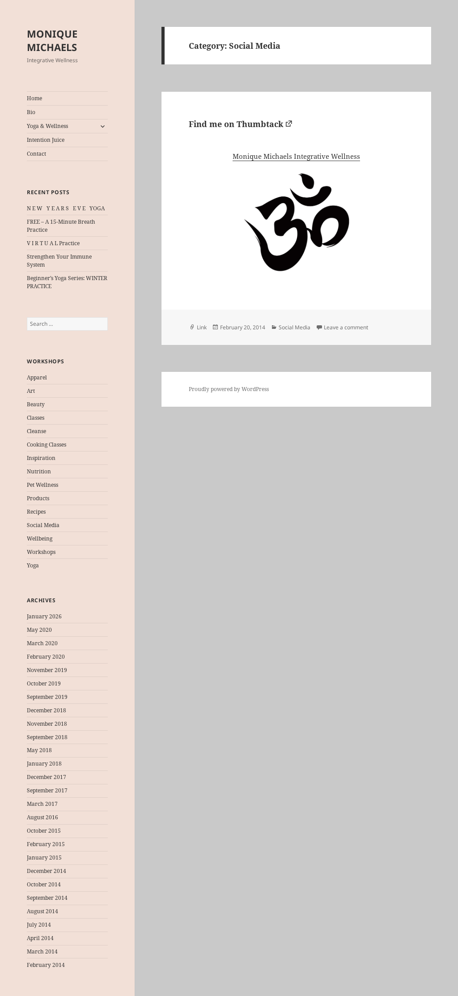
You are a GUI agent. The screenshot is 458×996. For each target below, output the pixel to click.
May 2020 (39, 630)
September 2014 (47, 898)
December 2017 (46, 777)
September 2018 (47, 737)
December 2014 (46, 871)
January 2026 (44, 616)
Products (38, 498)
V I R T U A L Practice (53, 243)
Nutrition (39, 471)
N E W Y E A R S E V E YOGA (66, 208)
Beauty (36, 404)
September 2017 (47, 790)
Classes (35, 417)
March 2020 (42, 643)
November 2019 (47, 670)
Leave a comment (346, 327)
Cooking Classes (46, 444)
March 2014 (42, 951)
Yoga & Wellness (47, 126)
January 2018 (44, 763)
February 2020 (46, 656)
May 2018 (39, 750)
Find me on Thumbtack (236, 124)
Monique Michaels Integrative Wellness (296, 156)
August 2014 (42, 911)
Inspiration (41, 458)
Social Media (43, 525)
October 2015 (44, 830)
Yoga (33, 565)
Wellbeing (39, 538)
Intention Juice (45, 140)
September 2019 (47, 697)
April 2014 (40, 938)
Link (202, 327)
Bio (31, 112)
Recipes (36, 511)
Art (31, 391)
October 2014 (44, 884)
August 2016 (42, 817)
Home (34, 98)
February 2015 (46, 844)
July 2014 (39, 924)
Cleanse (36, 431)
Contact (36, 153)
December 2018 (46, 710)
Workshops (41, 552)
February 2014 (46, 965)
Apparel (37, 377)
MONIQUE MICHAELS (52, 40)
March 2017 (42, 804)
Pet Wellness (42, 485)
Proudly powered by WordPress (229, 389)
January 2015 (44, 857)
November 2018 (47, 724)
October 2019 (44, 683)
